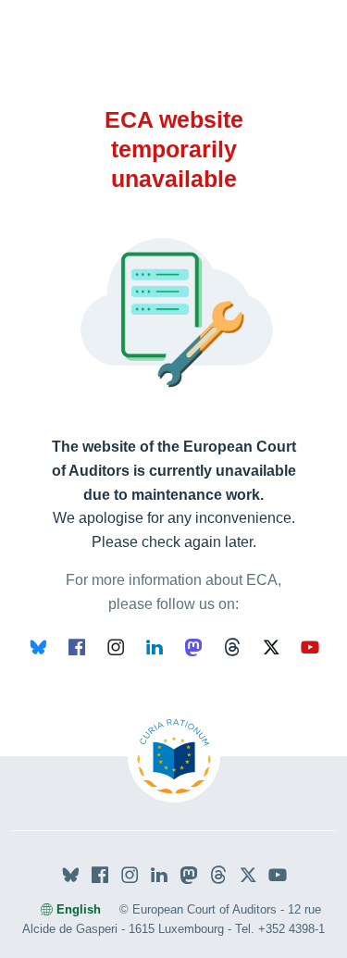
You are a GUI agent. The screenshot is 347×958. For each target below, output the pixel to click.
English (78, 909)
